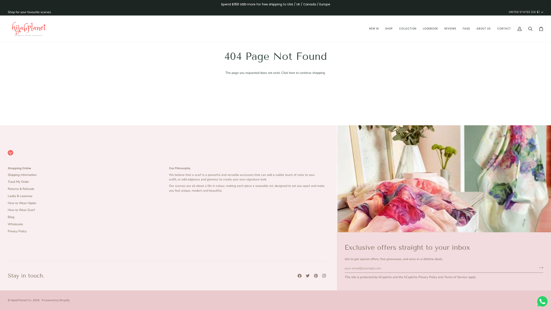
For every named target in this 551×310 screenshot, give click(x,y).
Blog (11, 217)
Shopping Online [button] (19, 168)
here (292, 73)
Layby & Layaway (20, 196)
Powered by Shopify (56, 300)
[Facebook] (300, 276)
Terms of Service (455, 277)
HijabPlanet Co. (21, 300)
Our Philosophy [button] (179, 168)
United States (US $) (524, 12)
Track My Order (18, 182)
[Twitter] (308, 276)
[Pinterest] (316, 276)
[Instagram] (324, 276)
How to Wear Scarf (21, 210)
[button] (374, 29)
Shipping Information (22, 175)
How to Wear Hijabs (22, 203)
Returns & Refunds (21, 189)
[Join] (539, 267)
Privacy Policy (427, 277)
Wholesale (15, 224)
